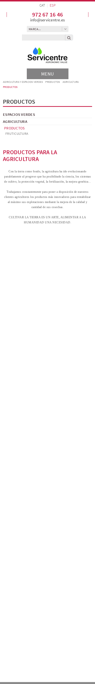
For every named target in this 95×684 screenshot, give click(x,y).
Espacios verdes (19, 114)
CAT (42, 5)
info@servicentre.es (47, 20)
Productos (52, 82)
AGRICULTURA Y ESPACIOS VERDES (23, 82)
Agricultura (71, 82)
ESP (53, 5)
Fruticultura (16, 133)
